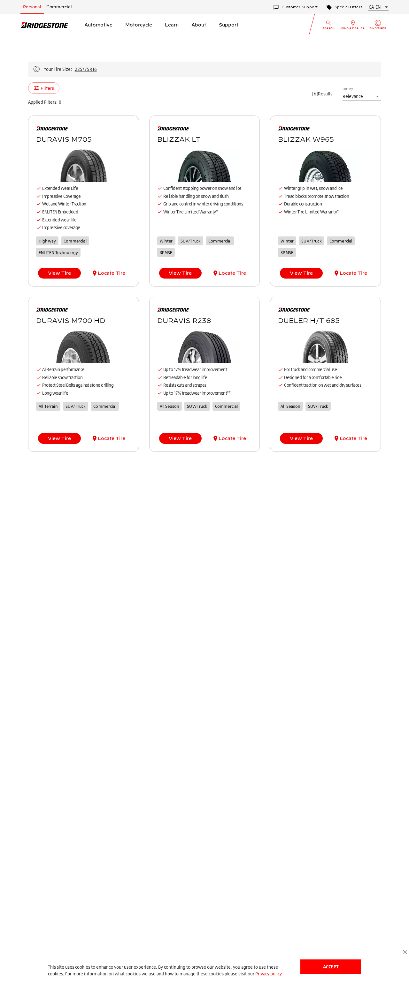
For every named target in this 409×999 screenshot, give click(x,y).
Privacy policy (268, 973)
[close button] (405, 952)
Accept (330, 966)
